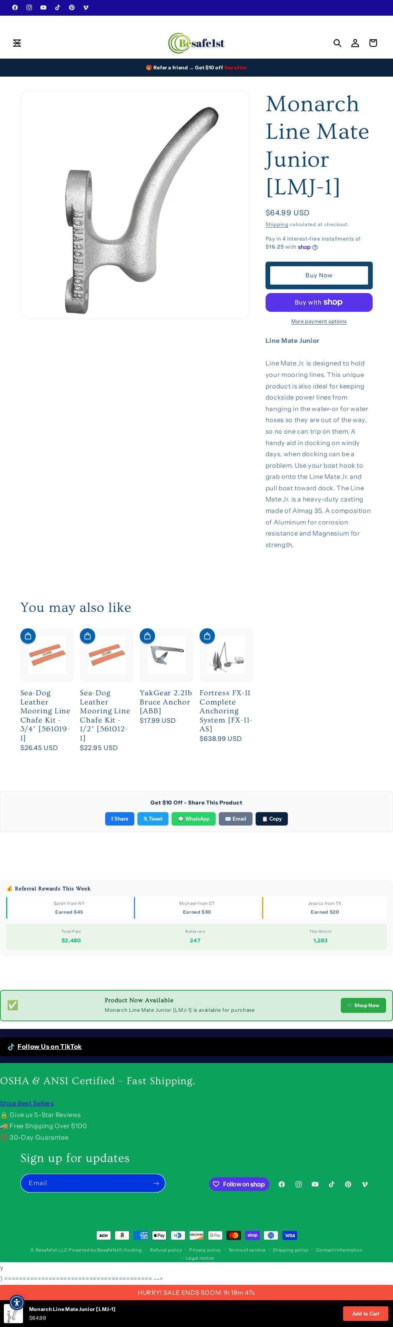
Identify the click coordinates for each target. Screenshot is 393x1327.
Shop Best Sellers (27, 1103)
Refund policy (166, 1250)
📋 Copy (272, 819)
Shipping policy (291, 1250)
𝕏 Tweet (153, 819)
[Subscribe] (156, 1183)
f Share (119, 819)
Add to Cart (365, 1314)
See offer (235, 67)
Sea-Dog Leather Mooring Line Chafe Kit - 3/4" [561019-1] (45, 715)
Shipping (277, 224)
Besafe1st (46, 1250)
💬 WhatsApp (194, 819)
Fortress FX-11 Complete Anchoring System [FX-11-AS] (226, 711)
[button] (17, 43)
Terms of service (247, 1250)
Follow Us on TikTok (50, 1046)
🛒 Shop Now (363, 1005)
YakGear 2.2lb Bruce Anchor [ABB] (166, 702)
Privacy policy (205, 1250)
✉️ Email (235, 819)
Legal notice (200, 1258)
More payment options (319, 321)
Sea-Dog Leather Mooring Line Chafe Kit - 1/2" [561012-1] (105, 715)
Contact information (339, 1250)
